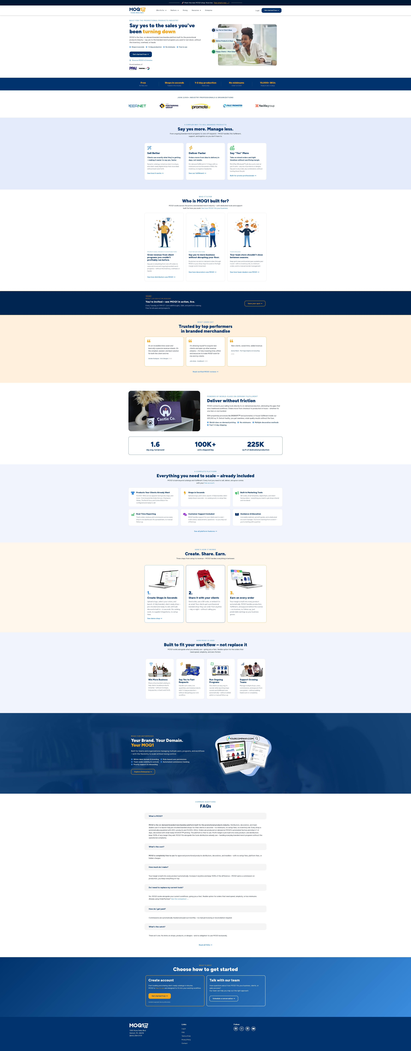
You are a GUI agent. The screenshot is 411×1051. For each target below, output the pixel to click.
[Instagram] (242, 1029)
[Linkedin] (247, 1029)
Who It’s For (160, 10)
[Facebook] (236, 1029)
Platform (174, 10)
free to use (160, 988)
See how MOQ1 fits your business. (214, 208)
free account (209, 483)
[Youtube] (253, 1029)
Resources (195, 10)
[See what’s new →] (221, 3)
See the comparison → (180, 899)
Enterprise (208, 10)
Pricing (185, 10)
